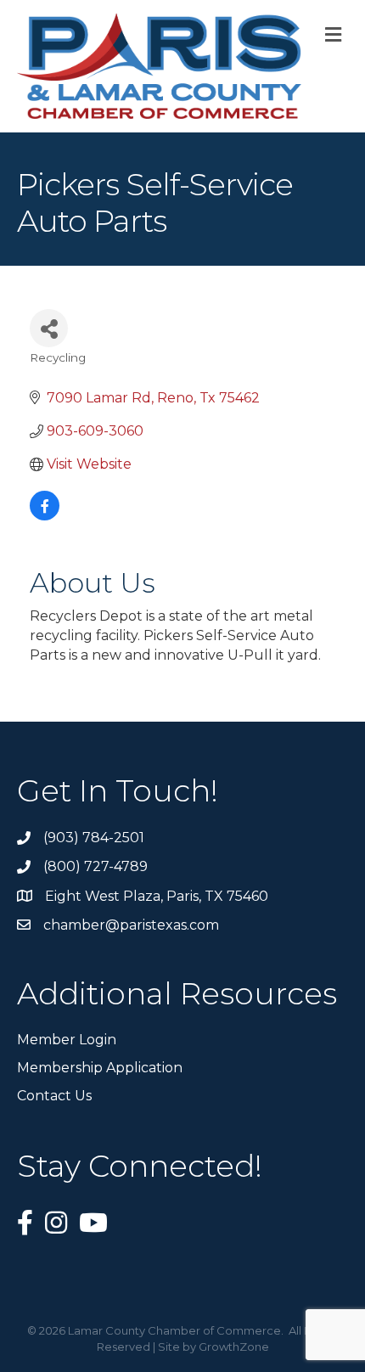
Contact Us (54, 1096)
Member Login (66, 1040)
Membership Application (99, 1068)
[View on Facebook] (44, 516)
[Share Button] (49, 328)
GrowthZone (234, 1346)
